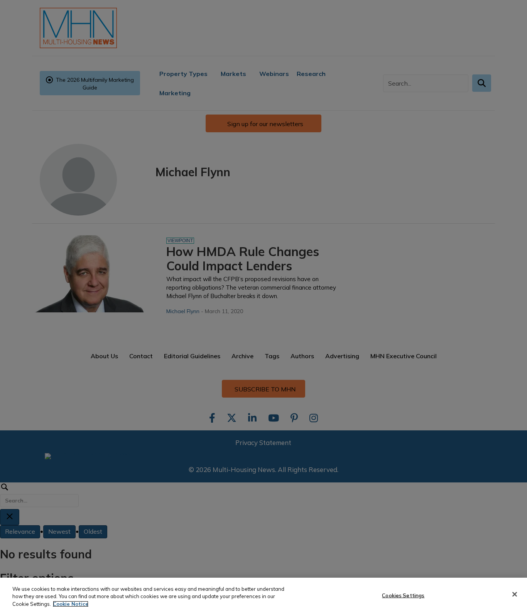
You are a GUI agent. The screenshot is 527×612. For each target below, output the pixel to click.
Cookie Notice (70, 604)
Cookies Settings (403, 595)
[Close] (514, 594)
